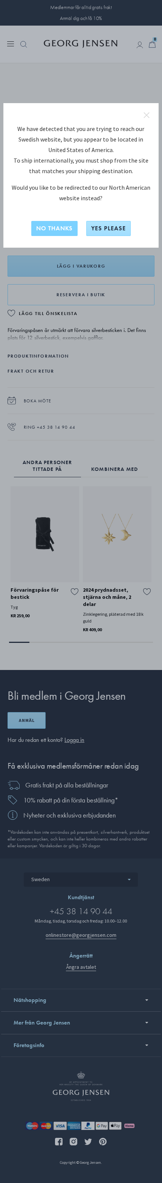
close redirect (147, 115)
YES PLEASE (108, 228)
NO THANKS (54, 228)
